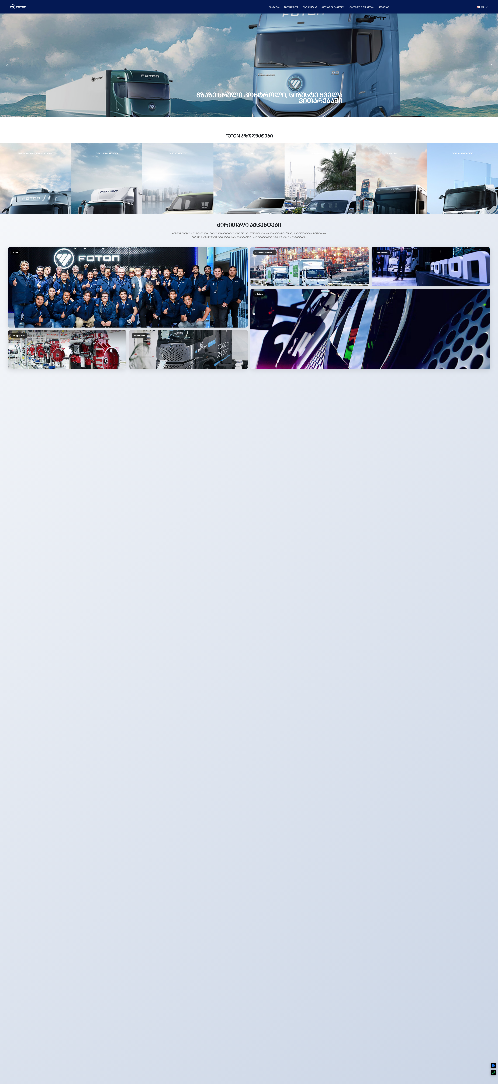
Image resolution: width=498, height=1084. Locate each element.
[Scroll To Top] (493, 1081)
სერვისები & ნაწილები (361, 7)
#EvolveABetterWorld (264, 252)
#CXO (15, 252)
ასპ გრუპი (274, 7)
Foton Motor (291, 7)
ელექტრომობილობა (332, 7)
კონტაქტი (383, 7)
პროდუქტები (310, 7)
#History (259, 294)
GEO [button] (483, 7)
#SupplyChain (19, 335)
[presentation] (7, 65)
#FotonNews (382, 252)
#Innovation (139, 335)
